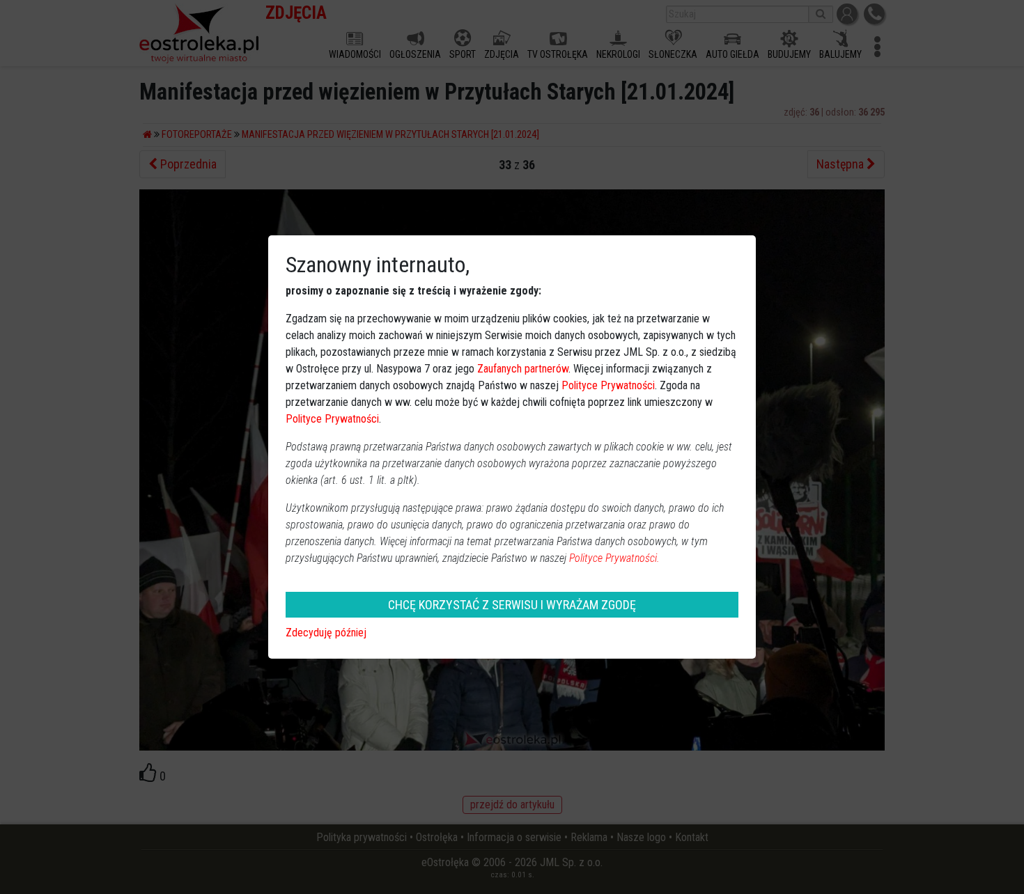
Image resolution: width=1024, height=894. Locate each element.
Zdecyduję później (326, 632)
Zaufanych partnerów (522, 368)
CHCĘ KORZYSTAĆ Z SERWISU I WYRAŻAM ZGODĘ (512, 604)
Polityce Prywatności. (614, 558)
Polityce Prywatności (608, 385)
